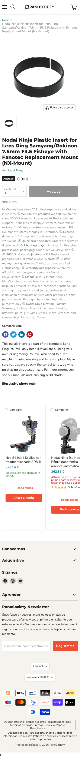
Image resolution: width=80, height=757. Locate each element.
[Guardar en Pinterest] (29, 334)
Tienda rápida (24, 488)
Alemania (38, 677)
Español (38, 666)
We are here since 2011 (22, 209)
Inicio (5, 20)
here (36, 281)
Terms (41, 317)
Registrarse (65, 646)
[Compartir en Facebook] (5, 334)
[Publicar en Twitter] (13, 334)
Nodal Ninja (15, 170)
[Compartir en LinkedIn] (21, 334)
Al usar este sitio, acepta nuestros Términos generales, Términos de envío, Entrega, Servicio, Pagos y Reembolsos (37, 725)
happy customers (44, 223)
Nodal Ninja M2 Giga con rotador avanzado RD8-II (23, 460)
